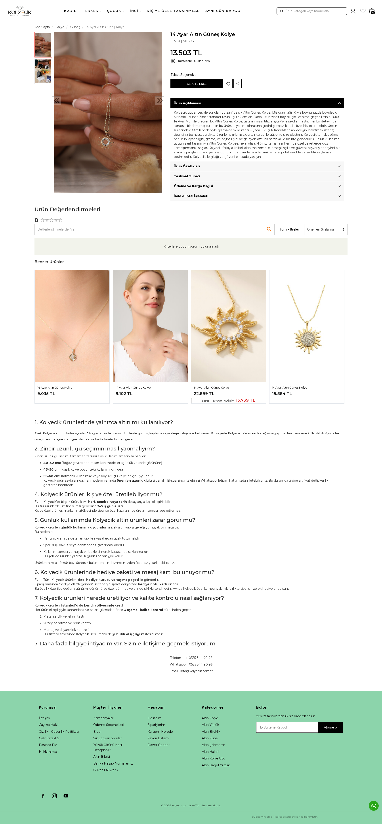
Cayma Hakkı (49, 725)
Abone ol (331, 727)
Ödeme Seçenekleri (108, 725)
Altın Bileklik (211, 732)
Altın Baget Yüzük (216, 765)
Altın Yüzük (210, 725)
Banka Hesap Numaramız (113, 763)
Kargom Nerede (160, 732)
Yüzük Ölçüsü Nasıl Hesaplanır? (107, 747)
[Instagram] (54, 796)
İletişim (44, 718)
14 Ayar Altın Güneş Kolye (55, 387)
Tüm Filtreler (289, 229)
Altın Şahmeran (213, 745)
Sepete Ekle (196, 84)
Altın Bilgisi (101, 757)
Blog (97, 732)
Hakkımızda (48, 752)
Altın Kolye (210, 718)
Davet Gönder (159, 745)
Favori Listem (158, 738)
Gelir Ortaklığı (49, 738)
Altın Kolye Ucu (213, 758)
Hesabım (155, 718)
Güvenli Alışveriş (105, 770)
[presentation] (56, 100)
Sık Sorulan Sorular (107, 738)
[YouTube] (66, 796)
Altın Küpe (210, 738)
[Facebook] (43, 796)
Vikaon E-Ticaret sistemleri (278, 816)
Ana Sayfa (42, 27)
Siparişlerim (156, 725)
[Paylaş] (237, 83)
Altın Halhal (210, 752)
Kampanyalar (103, 718)
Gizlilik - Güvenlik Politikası (59, 732)
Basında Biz (48, 745)
